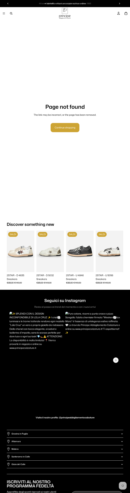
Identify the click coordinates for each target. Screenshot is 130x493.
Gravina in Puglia (20, 433)
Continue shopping (65, 127)
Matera (15, 449)
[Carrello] (126, 13)
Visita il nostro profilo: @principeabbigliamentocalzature (65, 417)
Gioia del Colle (18, 464)
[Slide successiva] (30, 251)
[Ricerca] (11, 13)
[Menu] (4, 13)
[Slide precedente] (10, 251)
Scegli (61, 266)
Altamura (16, 441)
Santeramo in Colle (21, 456)
